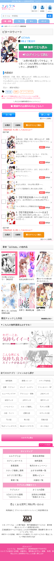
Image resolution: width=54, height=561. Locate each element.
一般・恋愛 (7, 21)
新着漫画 (15, 466)
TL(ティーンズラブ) (9, 426)
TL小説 (8, 420)
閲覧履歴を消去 (46, 318)
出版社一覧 (38, 480)
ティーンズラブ (14, 26)
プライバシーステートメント (25, 510)
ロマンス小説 (45, 413)
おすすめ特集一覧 (38, 470)
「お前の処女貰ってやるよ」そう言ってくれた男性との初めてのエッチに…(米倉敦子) (36, 63)
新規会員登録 (38, 456)
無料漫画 (9, 381)
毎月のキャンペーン (38, 466)
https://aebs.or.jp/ (28, 537)
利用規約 (9, 510)
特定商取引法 (43, 510)
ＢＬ (31, 21)
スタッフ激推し (27, 407)
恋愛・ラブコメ (9, 387)
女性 (6, 26)
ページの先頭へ (46, 445)
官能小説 (44, 420)
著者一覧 (15, 480)
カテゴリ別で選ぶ (14, 475)
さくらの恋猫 (38, 490)
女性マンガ (9, 400)
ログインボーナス (14, 461)
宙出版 (8, 92)
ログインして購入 (34, 125)
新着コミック (27, 381)
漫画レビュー (38, 475)
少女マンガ (44, 394)
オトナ (43, 21)
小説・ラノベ (9, 413)
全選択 (7, 125)
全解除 (17, 125)
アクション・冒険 (26, 394)
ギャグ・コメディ (26, 387)
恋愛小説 (26, 413)
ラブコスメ (15, 490)
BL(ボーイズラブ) (26, 426)
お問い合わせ (37, 504)
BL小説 (26, 420)
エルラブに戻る (27, 438)
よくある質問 (19, 504)
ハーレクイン (9, 407)
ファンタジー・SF (45, 387)
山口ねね (25, 37)
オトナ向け (44, 426)
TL (19, 21)
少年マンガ (27, 400)
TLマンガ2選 (44, 407)
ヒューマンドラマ (9, 394)
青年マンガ (44, 400)
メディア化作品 (44, 381)
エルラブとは (14, 456)
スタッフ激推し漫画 (14, 470)
